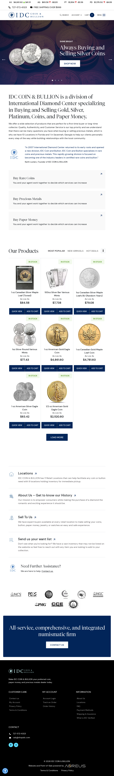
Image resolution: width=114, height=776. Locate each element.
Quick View (17, 311)
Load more (57, 437)
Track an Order (49, 702)
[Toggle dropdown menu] (103, 251)
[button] (52, 80)
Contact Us (57, 644)
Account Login (49, 698)
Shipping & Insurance (86, 714)
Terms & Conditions (18, 710)
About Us (81, 698)
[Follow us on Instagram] (16, 745)
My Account (14, 702)
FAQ (78, 706)
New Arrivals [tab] (75, 250)
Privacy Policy (15, 706)
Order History (49, 706)
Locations (81, 702)
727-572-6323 (19, 7)
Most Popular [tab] (56, 250)
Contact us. (47, 571)
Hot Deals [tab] (92, 250)
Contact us (14, 698)
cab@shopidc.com (21, 737)
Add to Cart (32, 311)
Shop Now (70, 63)
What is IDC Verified (86, 718)
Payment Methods (85, 710)
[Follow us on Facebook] (11, 745)
